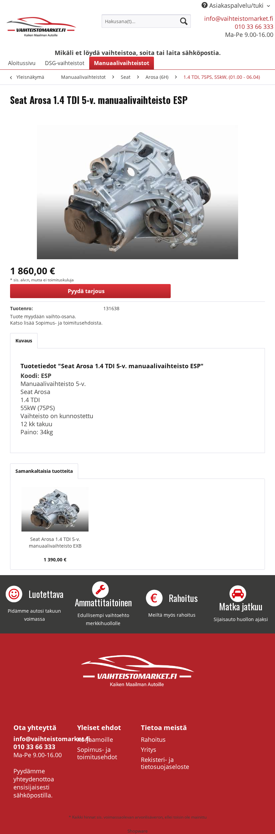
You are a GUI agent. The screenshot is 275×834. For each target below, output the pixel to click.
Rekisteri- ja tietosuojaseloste (165, 763)
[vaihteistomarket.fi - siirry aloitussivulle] (41, 29)
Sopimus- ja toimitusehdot (97, 753)
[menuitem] (146, 21)
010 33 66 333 (254, 26)
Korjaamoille (95, 739)
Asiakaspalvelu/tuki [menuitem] (236, 5)
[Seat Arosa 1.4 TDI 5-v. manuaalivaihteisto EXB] (55, 509)
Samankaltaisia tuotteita (44, 471)
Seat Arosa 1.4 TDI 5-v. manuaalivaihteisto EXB (55, 542)
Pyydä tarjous (86, 291)
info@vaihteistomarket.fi (238, 18)
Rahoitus (153, 739)
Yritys (148, 749)
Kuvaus (23, 340)
